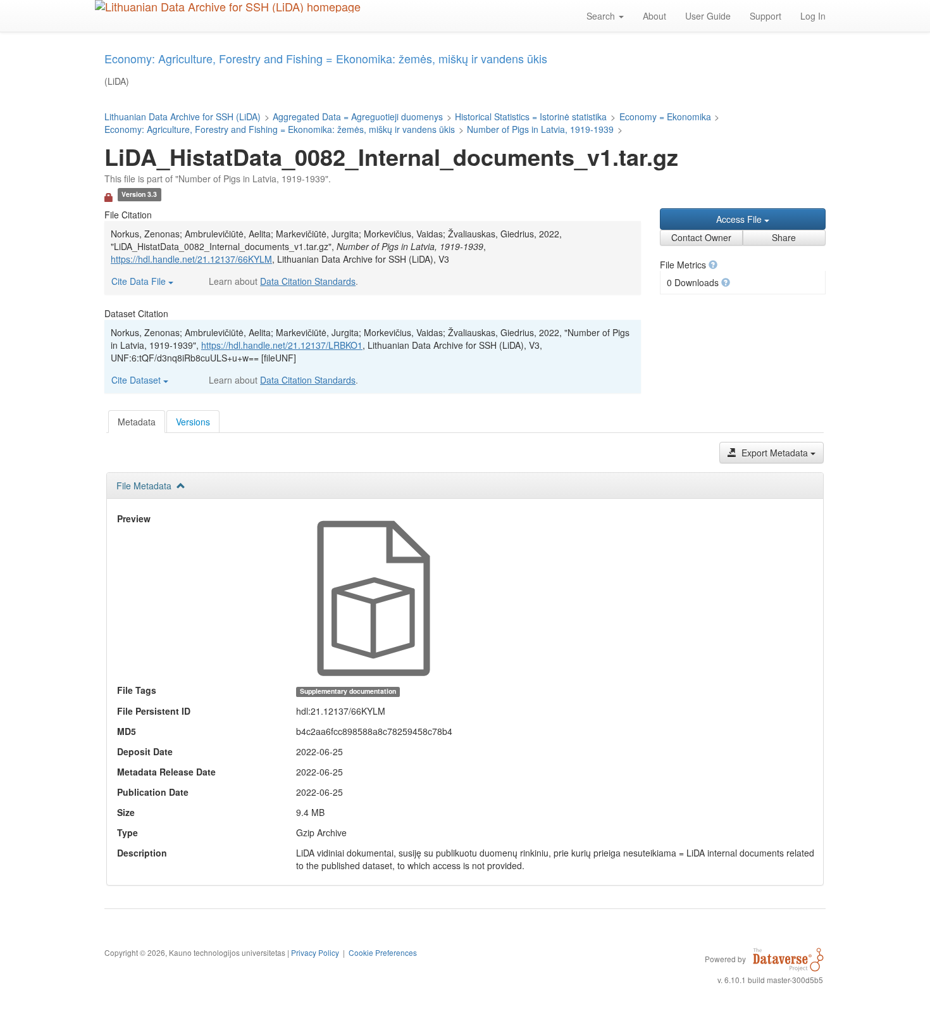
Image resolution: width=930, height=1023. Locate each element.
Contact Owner (701, 237)
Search (601, 15)
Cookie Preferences (383, 952)
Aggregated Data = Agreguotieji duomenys (358, 116)
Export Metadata (774, 452)
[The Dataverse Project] (788, 958)
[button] (713, 264)
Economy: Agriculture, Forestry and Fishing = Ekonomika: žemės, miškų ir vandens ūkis (279, 129)
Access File (740, 219)
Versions (193, 421)
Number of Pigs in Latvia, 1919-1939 (540, 129)
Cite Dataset (137, 379)
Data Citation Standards (308, 281)
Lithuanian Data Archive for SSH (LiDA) (182, 116)
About (654, 15)
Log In (813, 15)
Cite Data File (139, 281)
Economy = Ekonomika (665, 116)
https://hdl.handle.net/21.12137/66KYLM (191, 259)
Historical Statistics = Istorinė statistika (531, 116)
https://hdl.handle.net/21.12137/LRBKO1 (282, 345)
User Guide (708, 15)
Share (784, 237)
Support (765, 15)
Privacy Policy (315, 952)
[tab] (136, 421)
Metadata (137, 421)
